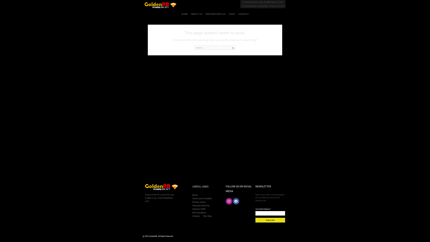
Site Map (207, 216)
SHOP (232, 14)
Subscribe (270, 220)
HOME (184, 14)
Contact (196, 216)
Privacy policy (199, 202)
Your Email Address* (263, 209)
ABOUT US (196, 14)
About (195, 195)
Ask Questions (199, 212)
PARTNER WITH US (216, 14)
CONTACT (243, 14)
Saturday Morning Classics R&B (200, 207)
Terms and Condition (202, 198)
